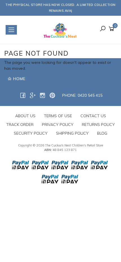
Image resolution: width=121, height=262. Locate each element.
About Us (25, 115)
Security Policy (31, 133)
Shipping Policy (72, 133)
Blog (102, 133)
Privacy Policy (57, 124)
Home (19, 78)
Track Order (19, 124)
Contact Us (93, 115)
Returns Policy (98, 124)
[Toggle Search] (103, 29)
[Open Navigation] (11, 30)
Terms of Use (58, 115)
